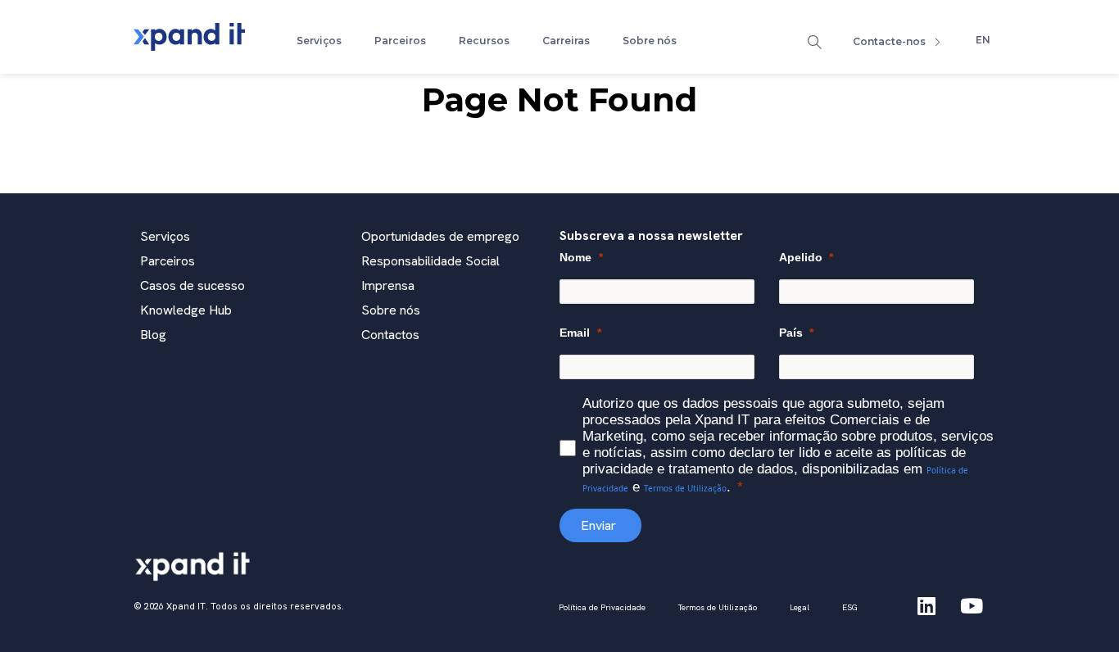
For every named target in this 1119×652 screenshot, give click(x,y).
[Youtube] (971, 606)
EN (983, 40)
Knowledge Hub (186, 310)
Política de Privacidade (602, 607)
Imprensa (388, 285)
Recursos (484, 40)
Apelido (800, 257)
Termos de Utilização (685, 488)
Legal (799, 607)
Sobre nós (650, 40)
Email (575, 332)
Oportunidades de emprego (440, 236)
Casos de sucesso (192, 285)
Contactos (390, 334)
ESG (850, 607)
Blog (153, 334)
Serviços (319, 40)
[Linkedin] (926, 606)
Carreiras (566, 40)
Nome (575, 257)
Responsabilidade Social (430, 260)
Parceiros (400, 40)
